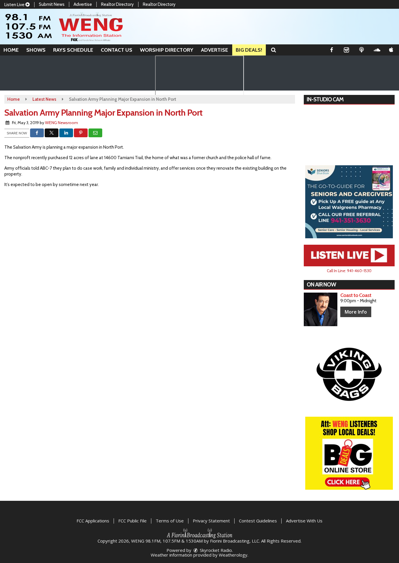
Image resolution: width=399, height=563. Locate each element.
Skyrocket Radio (215, 550)
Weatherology (233, 555)
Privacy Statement (211, 521)
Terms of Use (170, 521)
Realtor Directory (117, 4)
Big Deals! (249, 50)
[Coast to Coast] (320, 309)
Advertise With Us (304, 521)
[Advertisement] (349, 201)
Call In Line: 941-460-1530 (349, 270)
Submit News (52, 4)
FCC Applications (93, 521)
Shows (36, 50)
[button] (273, 50)
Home (11, 50)
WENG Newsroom (61, 122)
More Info (356, 312)
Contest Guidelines (258, 521)
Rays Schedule (73, 50)
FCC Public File (132, 521)
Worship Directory (166, 50)
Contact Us (116, 50)
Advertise (83, 4)
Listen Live (14, 4)
